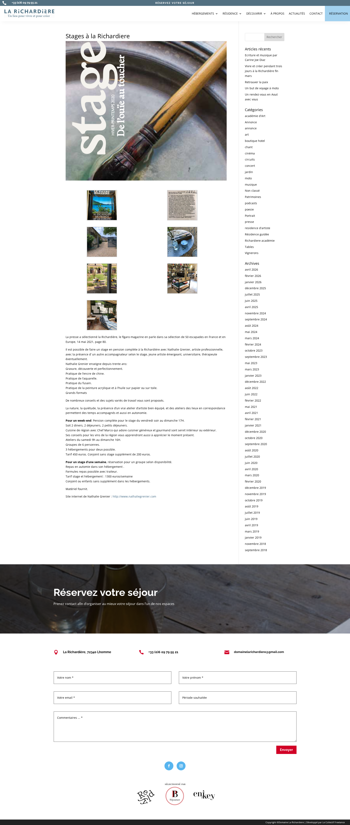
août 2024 (251, 325)
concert (250, 166)
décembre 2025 (255, 288)
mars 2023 (252, 369)
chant (249, 147)
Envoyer (286, 750)
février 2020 (253, 481)
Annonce (251, 122)
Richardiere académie (260, 240)
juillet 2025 (252, 294)
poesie (249, 209)
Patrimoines (253, 197)
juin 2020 (251, 463)
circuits (250, 159)
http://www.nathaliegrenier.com (134, 496)
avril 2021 (251, 413)
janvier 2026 (253, 282)
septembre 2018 (256, 550)
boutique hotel (255, 141)
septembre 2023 (256, 357)
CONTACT (316, 13)
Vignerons (251, 253)
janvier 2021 (253, 425)
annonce (251, 128)
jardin (249, 172)
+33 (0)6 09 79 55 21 (24, 2)
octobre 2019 (253, 500)
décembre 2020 (255, 432)
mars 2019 (252, 531)
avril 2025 (251, 307)
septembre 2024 (256, 319)
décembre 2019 (255, 488)
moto (248, 178)
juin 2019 (251, 519)
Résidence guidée (257, 234)
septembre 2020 (256, 444)
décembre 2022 (255, 382)
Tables (249, 247)
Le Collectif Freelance (333, 822)
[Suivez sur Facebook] (168, 765)
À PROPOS (277, 13)
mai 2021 (251, 407)
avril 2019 (251, 525)
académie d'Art (255, 116)
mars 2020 (252, 475)
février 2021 (253, 419)
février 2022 (253, 400)
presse (249, 222)
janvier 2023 (253, 375)
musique (251, 184)
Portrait (250, 216)
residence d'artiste (257, 228)
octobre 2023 (253, 350)
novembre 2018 (255, 544)
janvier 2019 (253, 537)
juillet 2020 (252, 456)
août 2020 (251, 450)
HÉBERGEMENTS (203, 13)
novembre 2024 (255, 313)
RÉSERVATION (338, 13)
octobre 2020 (253, 438)
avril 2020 (251, 469)
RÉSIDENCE (230, 13)
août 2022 (251, 388)
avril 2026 (251, 269)
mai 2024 (251, 332)
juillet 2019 (252, 513)
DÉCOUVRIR (254, 13)
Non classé (252, 190)
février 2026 (253, 276)
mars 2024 (252, 338)
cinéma (250, 153)
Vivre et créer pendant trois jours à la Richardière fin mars (263, 71)
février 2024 (253, 344)
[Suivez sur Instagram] (181, 765)
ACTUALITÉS (297, 13)
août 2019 (251, 506)
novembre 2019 (255, 494)
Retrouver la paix (256, 82)
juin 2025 (251, 301)
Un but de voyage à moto (262, 88)
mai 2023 (251, 363)
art (247, 134)
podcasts (251, 203)
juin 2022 (251, 394)
